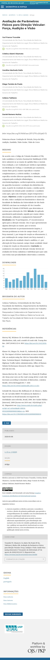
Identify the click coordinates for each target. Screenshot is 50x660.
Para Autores (8, 600)
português (7, 582)
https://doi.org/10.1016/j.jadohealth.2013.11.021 (20, 386)
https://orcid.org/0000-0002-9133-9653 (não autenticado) (22, 49)
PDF (7, 423)
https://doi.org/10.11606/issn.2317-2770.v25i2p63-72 (27, 134)
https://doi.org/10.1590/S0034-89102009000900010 (21, 414)
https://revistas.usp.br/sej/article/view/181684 (21, 554)
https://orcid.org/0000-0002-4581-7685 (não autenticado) (22, 109)
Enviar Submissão (13, 614)
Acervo (12, 15)
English (6, 578)
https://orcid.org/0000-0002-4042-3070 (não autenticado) (23, 126)
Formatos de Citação (15, 559)
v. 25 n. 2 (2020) (22, 15)
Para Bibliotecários (10, 604)
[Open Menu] (2, 7)
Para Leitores (8, 597)
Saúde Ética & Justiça (16, 7)
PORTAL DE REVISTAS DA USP (13, 3)
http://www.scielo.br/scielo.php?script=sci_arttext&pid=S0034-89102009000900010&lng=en (22, 408)
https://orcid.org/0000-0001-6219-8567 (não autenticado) (22, 65)
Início (4, 15)
